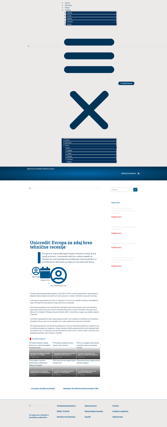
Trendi (69, 15)
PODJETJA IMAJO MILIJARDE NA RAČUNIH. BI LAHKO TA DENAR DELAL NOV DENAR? (124, 210)
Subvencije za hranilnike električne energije (40, 168)
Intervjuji (70, 21)
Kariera (69, 24)
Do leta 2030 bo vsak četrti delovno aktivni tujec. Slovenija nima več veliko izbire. (123, 260)
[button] (89, 82)
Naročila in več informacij (66, 417)
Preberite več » (116, 217)
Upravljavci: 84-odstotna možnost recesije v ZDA (80, 388)
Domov (67, 3)
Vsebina (68, 10)
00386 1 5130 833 (63, 411)
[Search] (135, 190)
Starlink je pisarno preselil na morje (123, 243)
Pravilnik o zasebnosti (120, 411)
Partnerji (115, 406)
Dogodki (88, 417)
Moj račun (68, 5)
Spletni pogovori (91, 406)
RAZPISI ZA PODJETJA (128, 173)
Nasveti (69, 13)
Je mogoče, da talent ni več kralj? (43, 388)
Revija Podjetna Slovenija (94, 411)
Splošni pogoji (117, 417)
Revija (67, 8)
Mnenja (69, 18)
